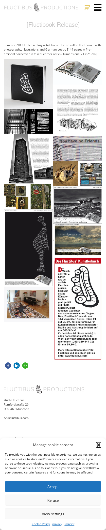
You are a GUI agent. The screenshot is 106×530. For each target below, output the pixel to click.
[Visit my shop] (87, 7)
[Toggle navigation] (98, 7)
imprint (69, 524)
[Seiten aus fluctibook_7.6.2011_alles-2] (77, 148)
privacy (57, 524)
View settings (53, 513)
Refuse (53, 500)
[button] (98, 444)
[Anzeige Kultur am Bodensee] (77, 240)
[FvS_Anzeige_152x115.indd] (77, 205)
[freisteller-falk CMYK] (77, 72)
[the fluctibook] (28, 84)
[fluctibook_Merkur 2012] (77, 309)
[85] (28, 121)
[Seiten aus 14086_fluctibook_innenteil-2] (77, 110)
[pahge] (77, 173)
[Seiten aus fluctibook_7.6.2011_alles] (28, 196)
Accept (53, 486)
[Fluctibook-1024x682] (28, 304)
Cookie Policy (41, 524)
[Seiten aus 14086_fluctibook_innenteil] (28, 158)
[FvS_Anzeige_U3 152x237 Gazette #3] (28, 247)
